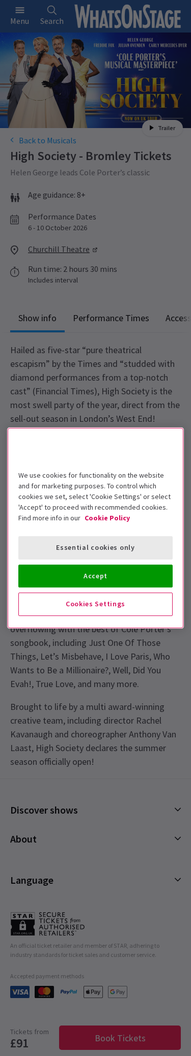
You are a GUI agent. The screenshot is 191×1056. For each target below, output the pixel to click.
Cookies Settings (95, 603)
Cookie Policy (107, 517)
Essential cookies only (95, 547)
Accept (95, 575)
